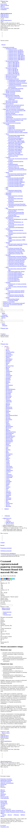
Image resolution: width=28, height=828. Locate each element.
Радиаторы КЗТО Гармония (15, 275)
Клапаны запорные (10, 113)
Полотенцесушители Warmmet (16, 263)
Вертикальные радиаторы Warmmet (17, 256)
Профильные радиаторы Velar (15, 253)
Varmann (8, 242)
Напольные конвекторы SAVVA (16, 290)
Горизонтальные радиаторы (13, 74)
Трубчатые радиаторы (11, 48)
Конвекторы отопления (9, 94)
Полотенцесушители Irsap (14, 190)
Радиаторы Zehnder (13, 300)
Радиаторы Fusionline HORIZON (16, 182)
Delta (7, 187)
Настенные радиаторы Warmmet (16, 262)
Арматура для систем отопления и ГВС (16, 110)
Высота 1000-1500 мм (13, 62)
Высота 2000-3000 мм (13, 66)
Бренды (2, 785)
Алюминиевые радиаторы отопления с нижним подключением (17, 83)
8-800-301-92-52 (5, 14)
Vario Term (8, 235)
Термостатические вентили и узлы (14, 120)
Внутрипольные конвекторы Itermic (17, 173)
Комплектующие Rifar (13, 216)
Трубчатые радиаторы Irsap (15, 191)
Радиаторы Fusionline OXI (14, 183)
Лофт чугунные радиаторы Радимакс (17, 286)
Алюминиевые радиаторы (12, 78)
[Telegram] (14, 579)
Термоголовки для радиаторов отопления (16, 118)
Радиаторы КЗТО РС (13, 278)
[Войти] (1, 339)
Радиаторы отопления (8, 47)
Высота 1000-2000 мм (13, 73)
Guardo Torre (11, 128)
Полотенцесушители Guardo (15, 131)
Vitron (7, 134)
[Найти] (3, 312)
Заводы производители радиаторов (12, 123)
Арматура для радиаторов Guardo (16, 129)
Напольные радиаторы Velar (15, 252)
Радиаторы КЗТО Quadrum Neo (16, 274)
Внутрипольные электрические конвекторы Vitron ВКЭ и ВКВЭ (16, 141)
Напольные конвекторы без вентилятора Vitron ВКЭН (15, 149)
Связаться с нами (5, 731)
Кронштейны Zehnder (13, 299)
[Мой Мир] (5, 579)
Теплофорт (8, 288)
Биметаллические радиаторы (13, 89)
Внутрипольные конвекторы (13, 96)
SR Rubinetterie (9, 217)
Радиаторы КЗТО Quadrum (15, 273)
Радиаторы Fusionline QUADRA (16, 184)
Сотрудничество (5, 798)
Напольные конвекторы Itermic (16, 175)
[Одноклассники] (3, 579)
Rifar (7, 208)
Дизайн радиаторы (10, 92)
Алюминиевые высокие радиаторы (17, 80)
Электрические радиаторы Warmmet (17, 266)
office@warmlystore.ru (6, 13)
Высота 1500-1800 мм (13, 63)
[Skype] (12, 579)
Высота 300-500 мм (13, 70)
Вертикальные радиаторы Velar (16, 249)
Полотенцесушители (8, 103)
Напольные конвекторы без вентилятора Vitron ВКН (15, 144)
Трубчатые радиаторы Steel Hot (16, 296)
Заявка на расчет (6, 608)
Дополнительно (7, 614)
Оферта (2, 813)
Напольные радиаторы (11, 76)
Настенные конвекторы (12, 102)
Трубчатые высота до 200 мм (15, 50)
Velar (7, 246)
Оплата (5, 613)
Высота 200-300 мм (13, 69)
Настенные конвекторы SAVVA (16, 292)
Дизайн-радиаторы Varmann (15, 245)
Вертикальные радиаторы (12, 61)
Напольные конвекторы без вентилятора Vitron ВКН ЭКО (15, 147)
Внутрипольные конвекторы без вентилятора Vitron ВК (16, 136)
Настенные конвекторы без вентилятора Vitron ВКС (15, 152)
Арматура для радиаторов (7, 783)
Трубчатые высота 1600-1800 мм (16, 56)
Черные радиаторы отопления (13, 91)
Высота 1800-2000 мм (13, 65)
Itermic (7, 172)
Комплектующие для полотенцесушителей (14, 303)
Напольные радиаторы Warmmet (16, 260)
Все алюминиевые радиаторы (15, 88)
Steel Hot (8, 293)
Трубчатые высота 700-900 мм (15, 54)
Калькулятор (4, 801)
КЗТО (7, 267)
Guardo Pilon (11, 125)
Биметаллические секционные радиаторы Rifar (16, 210)
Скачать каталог (6, 609)
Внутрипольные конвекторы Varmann (17, 244)
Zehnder (8, 297)
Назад (7, 348)
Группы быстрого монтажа (12, 112)
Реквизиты (3, 794)
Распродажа (6, 306)
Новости (3, 795)
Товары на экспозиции (9, 301)
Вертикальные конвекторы (12, 95)
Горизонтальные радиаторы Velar (16, 250)
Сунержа (8, 157)
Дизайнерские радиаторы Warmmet (17, 259)
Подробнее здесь (5, 826)
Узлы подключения (10, 121)
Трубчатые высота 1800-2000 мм (16, 58)
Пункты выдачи (4, 796)
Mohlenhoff (8, 193)
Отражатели (9, 116)
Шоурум (3, 790)
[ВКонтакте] (1, 579)
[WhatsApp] (10, 579)
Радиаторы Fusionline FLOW (15, 179)
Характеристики (7, 612)
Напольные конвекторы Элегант (16, 271)
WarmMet (8, 255)
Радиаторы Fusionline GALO (15, 180)
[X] (7, 579)
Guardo (7, 124)
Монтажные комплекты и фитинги (14, 114)
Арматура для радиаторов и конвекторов (13, 109)
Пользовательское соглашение (17, 812)
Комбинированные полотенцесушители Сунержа (15, 164)
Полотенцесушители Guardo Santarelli (17, 132)
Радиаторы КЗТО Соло (14, 281)
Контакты (3, 791)
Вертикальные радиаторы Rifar (16, 212)
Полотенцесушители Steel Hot (16, 295)
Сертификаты (4, 803)
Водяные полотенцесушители (13, 106)
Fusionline (8, 176)
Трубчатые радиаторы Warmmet (16, 264)
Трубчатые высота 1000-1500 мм (16, 55)
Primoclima (8, 194)
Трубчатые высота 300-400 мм (15, 51)
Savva (7, 289)
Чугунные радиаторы (11, 77)
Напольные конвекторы (12, 101)
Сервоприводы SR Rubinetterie (16, 227)
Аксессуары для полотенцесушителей (12, 304)
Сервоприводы (9, 117)
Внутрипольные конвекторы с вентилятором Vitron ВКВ (16, 138)
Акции (2, 792)
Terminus (8, 228)
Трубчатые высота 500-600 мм (15, 52)
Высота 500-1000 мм (13, 72)
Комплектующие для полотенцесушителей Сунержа (16, 167)
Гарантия (3, 807)
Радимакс (8, 282)
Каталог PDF (4, 802)
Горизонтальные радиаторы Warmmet (17, 257)
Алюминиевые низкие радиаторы (16, 81)
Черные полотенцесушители (13, 107)
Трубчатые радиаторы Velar (15, 248)
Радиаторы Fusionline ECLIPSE (16, 178)
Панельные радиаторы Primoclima (16, 204)
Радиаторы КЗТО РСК (14, 279)
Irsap (7, 189)
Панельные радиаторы (11, 67)
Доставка (3, 805)
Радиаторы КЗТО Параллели (15, 277)
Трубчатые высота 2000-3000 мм (16, 59)
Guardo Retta (11, 127)
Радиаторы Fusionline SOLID (15, 186)
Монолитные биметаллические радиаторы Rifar (16, 214)
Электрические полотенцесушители (15, 105)
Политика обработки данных (8, 810)
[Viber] (8, 579)
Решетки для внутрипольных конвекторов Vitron (15, 155)
